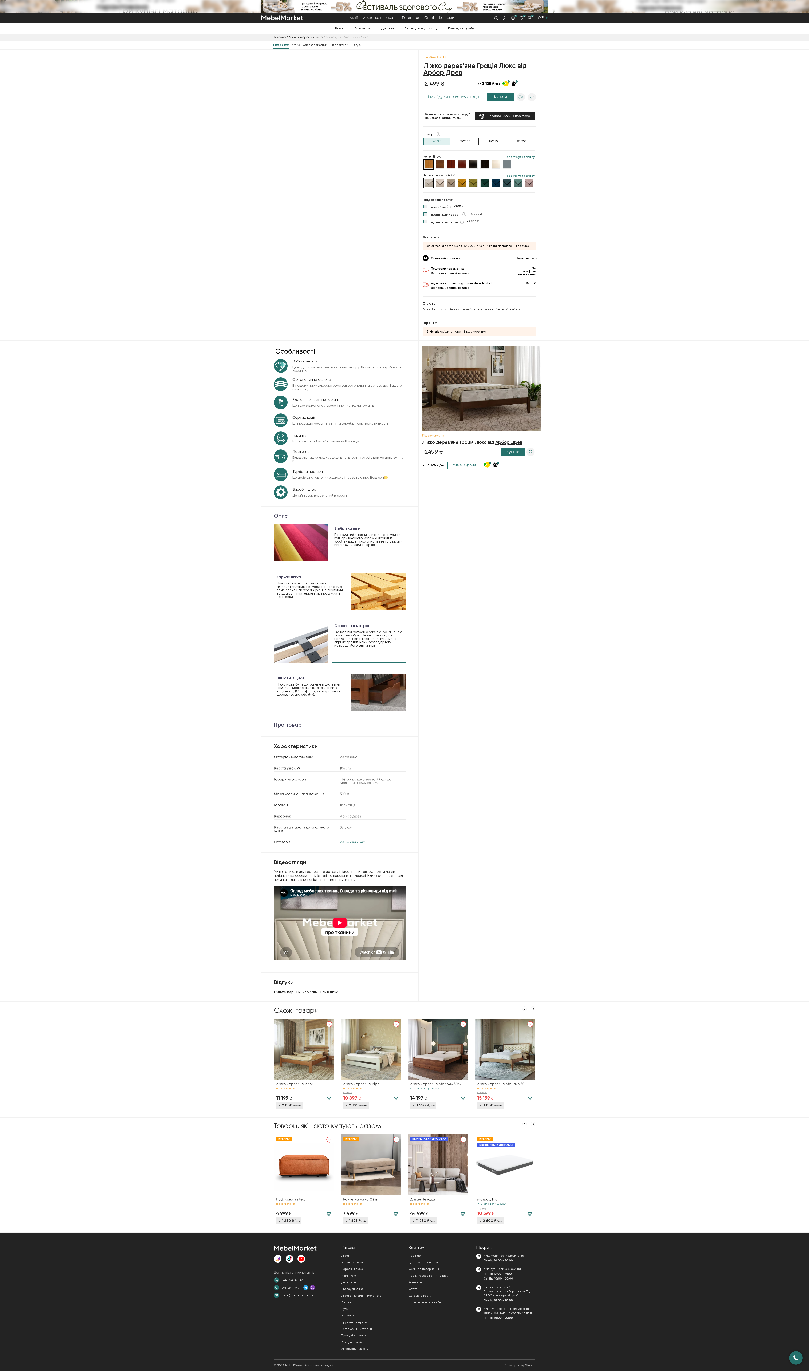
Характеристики (315, 45)
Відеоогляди (339, 45)
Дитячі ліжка (349, 1282)
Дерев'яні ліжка (311, 37)
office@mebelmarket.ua (297, 1295)
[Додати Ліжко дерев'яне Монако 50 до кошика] (529, 1098)
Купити (500, 97)
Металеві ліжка (352, 1262)
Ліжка (339, 28)
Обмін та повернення (424, 1269)
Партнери (410, 18)
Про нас (415, 1255)
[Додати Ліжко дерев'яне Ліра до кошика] (395, 1098)
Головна (280, 37)
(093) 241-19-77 (291, 1287)
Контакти (446, 18)
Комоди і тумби (461, 28)
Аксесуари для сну (421, 28)
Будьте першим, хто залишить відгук (306, 992)
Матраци (363, 28)
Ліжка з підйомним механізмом (362, 1295)
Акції (354, 18)
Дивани (387, 28)
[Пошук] (496, 18)
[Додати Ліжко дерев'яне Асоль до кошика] (328, 1098)
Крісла (346, 1302)
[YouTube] (301, 1259)
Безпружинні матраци (356, 1329)
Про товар (281, 44)
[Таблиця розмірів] (438, 134)
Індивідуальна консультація (453, 97)
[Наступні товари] (533, 1008)
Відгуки (356, 45)
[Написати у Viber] (312, 1287)
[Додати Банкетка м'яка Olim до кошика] (395, 1214)
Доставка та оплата (380, 18)
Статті (429, 18)
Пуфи (345, 1309)
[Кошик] (529, 17)
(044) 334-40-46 (292, 1280)
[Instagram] (277, 1259)
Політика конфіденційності (427, 1302)
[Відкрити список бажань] (521, 18)
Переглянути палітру (520, 157)
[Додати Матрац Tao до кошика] (529, 1214)
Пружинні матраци (354, 1322)
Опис (296, 45)
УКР (541, 18)
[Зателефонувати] (796, 1358)
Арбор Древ (442, 72)
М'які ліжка (348, 1275)
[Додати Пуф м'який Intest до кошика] (328, 1214)
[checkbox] (443, 207)
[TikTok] (289, 1259)
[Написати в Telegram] (305, 1287)
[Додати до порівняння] (521, 97)
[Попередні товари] (524, 1008)
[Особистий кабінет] (504, 18)
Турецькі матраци (353, 1335)
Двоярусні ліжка (352, 1289)
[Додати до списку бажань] (532, 97)
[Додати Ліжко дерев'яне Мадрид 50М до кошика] (462, 1098)
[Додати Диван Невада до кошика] (462, 1214)
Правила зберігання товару (428, 1275)
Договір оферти (420, 1295)
